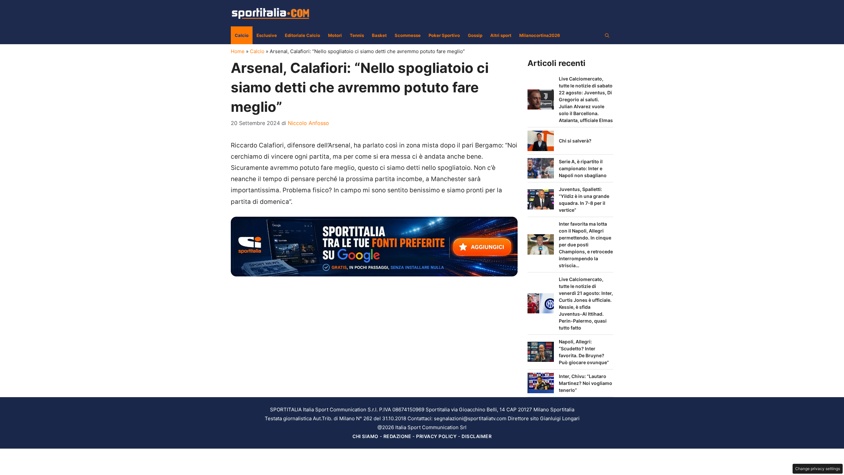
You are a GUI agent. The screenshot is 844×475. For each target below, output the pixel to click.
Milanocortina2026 (539, 35)
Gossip (475, 35)
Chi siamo (365, 436)
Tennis (357, 35)
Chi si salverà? (575, 140)
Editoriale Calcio (302, 35)
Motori (335, 35)
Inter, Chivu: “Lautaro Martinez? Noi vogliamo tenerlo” (585, 383)
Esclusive (266, 35)
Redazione (397, 436)
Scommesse (408, 35)
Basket (379, 35)
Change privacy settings (817, 468)
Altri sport (500, 35)
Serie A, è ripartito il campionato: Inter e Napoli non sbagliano (583, 168)
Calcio (242, 35)
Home (238, 51)
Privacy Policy (436, 436)
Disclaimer (477, 436)
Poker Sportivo (444, 35)
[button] (607, 35)
